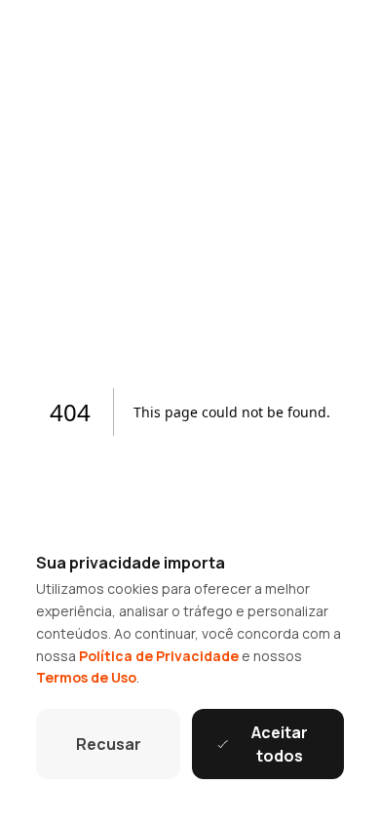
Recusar (108, 744)
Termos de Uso (86, 677)
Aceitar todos (279, 744)
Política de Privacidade (159, 656)
